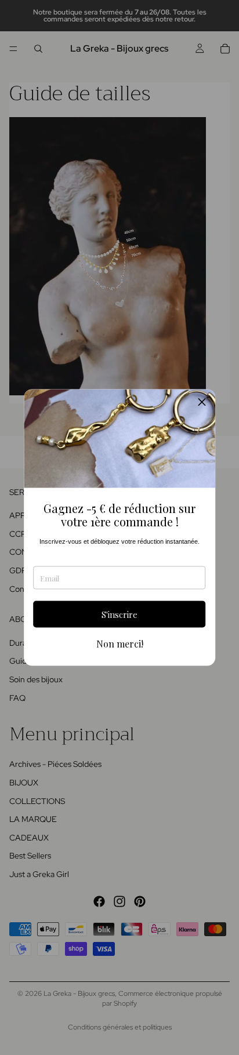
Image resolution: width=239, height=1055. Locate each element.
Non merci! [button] (119, 644)
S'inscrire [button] (119, 614)
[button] (202, 403)
